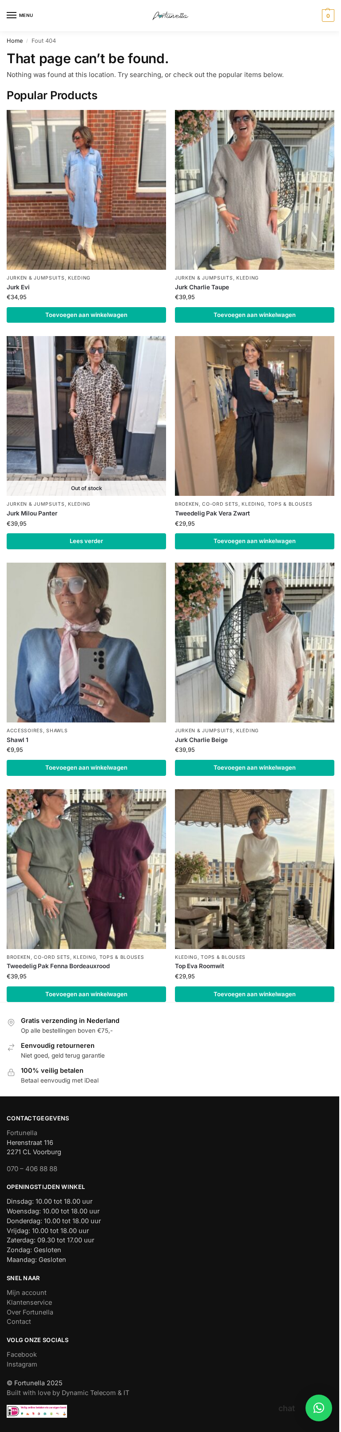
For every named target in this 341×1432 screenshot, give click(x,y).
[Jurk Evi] (86, 190)
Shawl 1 (17, 739)
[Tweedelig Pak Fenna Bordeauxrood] (86, 869)
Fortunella (22, 1133)
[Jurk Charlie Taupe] (254, 190)
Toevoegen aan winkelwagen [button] (86, 314)
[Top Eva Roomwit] (254, 869)
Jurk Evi (18, 287)
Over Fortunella (30, 1312)
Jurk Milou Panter (32, 513)
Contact (19, 1322)
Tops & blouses (290, 504)
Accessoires (25, 731)
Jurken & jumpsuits (36, 278)
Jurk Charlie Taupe (202, 287)
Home (15, 40)
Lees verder (86, 540)
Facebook (22, 1355)
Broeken (187, 504)
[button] (327, 15)
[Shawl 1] (86, 642)
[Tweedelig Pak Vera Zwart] (254, 416)
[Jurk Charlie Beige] (254, 642)
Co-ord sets (220, 504)
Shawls (56, 731)
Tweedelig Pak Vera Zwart (212, 513)
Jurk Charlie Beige (201, 739)
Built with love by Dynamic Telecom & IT (68, 1393)
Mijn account (27, 1293)
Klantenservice (29, 1302)
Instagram (22, 1364)
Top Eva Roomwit (199, 966)
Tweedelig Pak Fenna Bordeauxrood (58, 966)
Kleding (79, 278)
